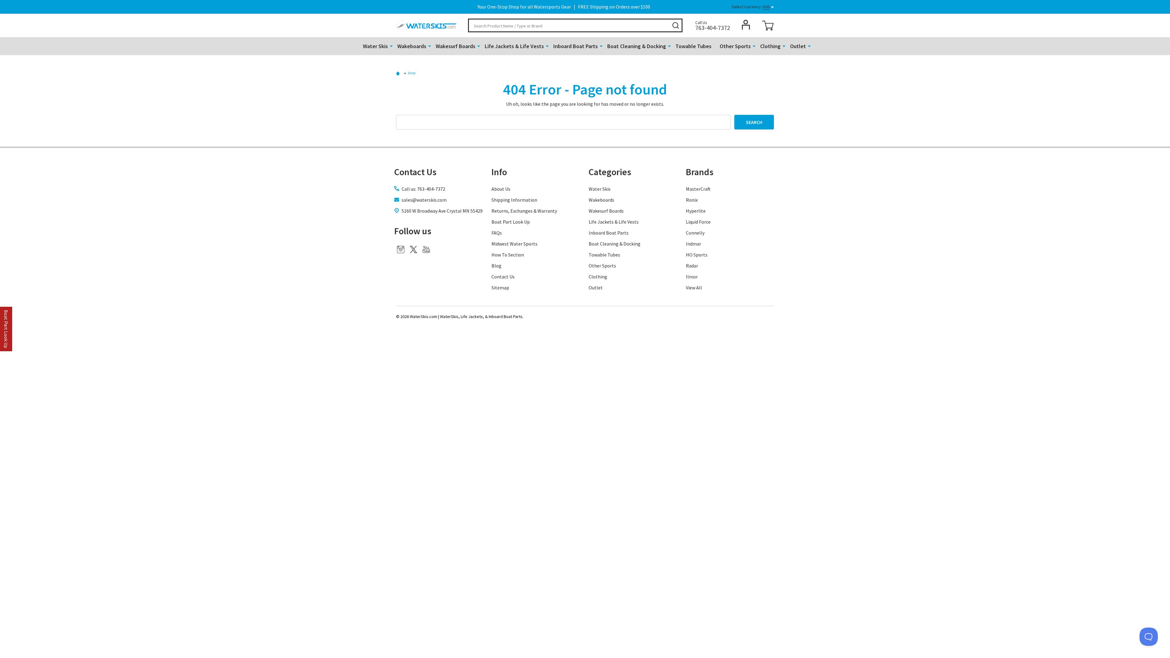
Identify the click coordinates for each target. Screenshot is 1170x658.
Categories (610, 172)
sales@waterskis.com (424, 200)
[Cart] (768, 25)
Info (499, 172)
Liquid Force (698, 222)
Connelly (695, 233)
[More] (391, 45)
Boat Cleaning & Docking (636, 46)
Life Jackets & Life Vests (514, 46)
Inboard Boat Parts (575, 46)
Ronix (692, 200)
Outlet (798, 46)
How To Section (507, 255)
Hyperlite (696, 211)
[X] (413, 249)
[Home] (399, 73)
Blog (496, 266)
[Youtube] (426, 249)
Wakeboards (411, 46)
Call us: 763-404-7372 (423, 189)
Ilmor (692, 277)
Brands (699, 172)
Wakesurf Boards (455, 46)
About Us (500, 189)
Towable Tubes (693, 46)
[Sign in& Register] (746, 25)
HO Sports (696, 255)
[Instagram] (400, 249)
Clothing (770, 46)
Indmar (693, 244)
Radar (692, 266)
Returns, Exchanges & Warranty (524, 211)
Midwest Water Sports (514, 244)
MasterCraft (698, 189)
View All (694, 288)
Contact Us (503, 277)
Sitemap (500, 288)
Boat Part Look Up (510, 222)
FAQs (496, 233)
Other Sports (735, 46)
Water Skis (375, 46)
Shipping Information (514, 200)
